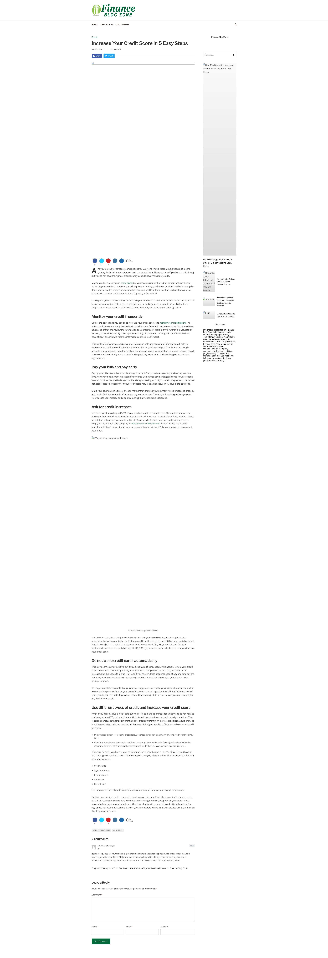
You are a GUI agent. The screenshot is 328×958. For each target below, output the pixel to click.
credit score (127, 283)
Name (95, 926)
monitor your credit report (173, 323)
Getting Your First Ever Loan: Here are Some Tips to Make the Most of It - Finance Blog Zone (144, 868)
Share (98, 56)
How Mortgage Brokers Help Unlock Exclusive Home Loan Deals (217, 262)
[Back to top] (320, 950)
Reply (192, 846)
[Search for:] (219, 55)
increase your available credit (145, 423)
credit (95, 830)
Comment (97, 895)
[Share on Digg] (121, 262)
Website (164, 926)
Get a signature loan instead (175, 742)
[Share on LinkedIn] (115, 262)
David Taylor (97, 49)
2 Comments (116, 49)
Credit (94, 37)
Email (129, 926)
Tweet (110, 56)
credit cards (105, 830)
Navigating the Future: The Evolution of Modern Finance (226, 281)
